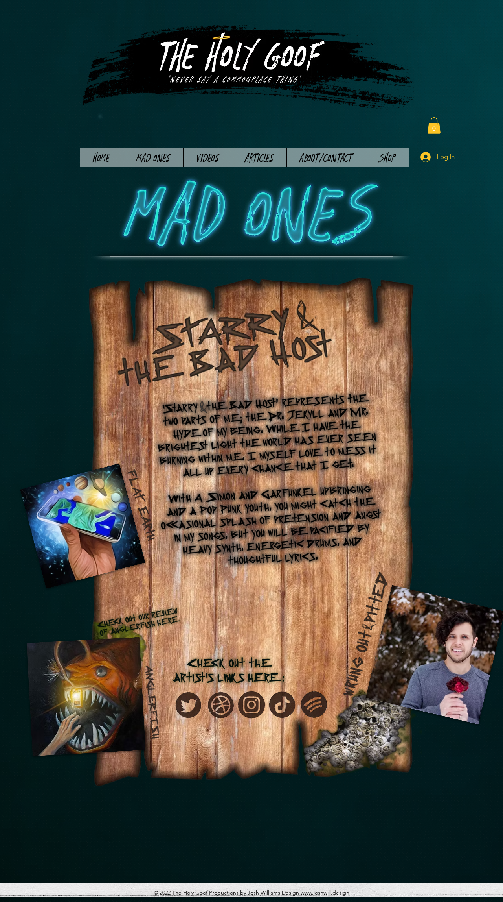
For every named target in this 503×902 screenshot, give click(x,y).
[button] (434, 125)
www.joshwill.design (325, 892)
